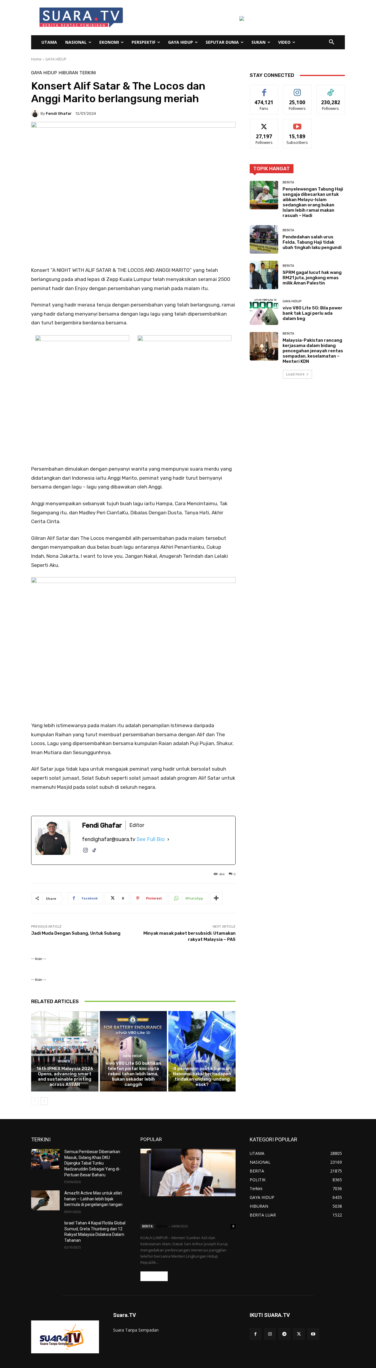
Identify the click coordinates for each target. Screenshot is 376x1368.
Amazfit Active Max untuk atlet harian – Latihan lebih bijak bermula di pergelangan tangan (93, 1199)
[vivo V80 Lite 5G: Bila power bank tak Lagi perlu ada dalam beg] (264, 310)
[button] (332, 42)
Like (264, 89)
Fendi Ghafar (59, 113)
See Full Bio (151, 839)
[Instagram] (85, 853)
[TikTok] (94, 853)
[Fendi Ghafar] (36, 113)
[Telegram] (284, 1334)
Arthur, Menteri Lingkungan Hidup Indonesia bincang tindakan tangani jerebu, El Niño (185, 1211)
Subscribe (297, 123)
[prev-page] (34, 1101)
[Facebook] (255, 1334)
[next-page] (44, 1101)
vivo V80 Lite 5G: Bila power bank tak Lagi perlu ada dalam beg (313, 313)
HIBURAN (68, 73)
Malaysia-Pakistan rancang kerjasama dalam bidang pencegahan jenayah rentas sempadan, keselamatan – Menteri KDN (313, 351)
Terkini (87, 73)
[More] (216, 898)
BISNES (64, 1061)
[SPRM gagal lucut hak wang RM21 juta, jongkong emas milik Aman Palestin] (264, 275)
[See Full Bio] (168, 839)
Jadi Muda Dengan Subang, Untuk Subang (75, 933)
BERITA (201, 1061)
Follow (297, 89)
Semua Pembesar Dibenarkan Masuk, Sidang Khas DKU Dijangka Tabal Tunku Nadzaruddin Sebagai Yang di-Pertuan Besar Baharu (92, 1163)
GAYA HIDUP (55, 59)
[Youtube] (313, 1334)
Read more (154, 1276)
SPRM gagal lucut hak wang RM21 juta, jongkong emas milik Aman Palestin (312, 278)
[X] (299, 1334)
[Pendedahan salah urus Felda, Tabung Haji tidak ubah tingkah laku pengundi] (264, 239)
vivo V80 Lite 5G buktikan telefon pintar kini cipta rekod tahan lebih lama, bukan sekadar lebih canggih (133, 1074)
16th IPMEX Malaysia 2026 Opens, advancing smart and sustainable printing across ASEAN (64, 1076)
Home (36, 59)
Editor (162, 1226)
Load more (295, 374)
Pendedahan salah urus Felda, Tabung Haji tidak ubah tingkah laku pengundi (312, 242)
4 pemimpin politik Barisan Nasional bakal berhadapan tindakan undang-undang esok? (202, 1076)
